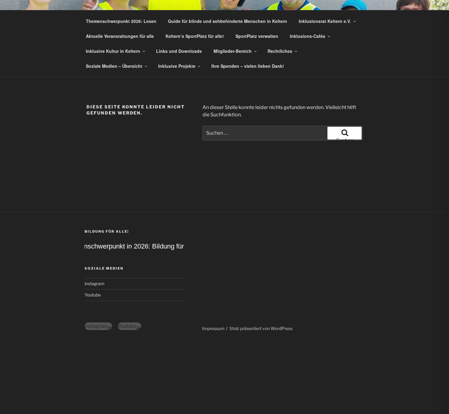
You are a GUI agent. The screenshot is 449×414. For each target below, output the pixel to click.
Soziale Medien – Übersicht (114, 66)
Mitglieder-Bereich (233, 51)
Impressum (213, 328)
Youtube (93, 294)
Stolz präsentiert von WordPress (261, 328)
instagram (94, 283)
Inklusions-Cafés (307, 36)
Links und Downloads (179, 51)
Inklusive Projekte (176, 66)
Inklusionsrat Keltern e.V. (325, 21)
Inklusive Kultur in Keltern (113, 51)
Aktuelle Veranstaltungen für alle (120, 36)
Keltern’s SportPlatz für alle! (195, 36)
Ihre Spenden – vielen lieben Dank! (247, 66)
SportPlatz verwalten (256, 36)
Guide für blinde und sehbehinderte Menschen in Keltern (227, 21)
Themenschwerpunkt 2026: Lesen (121, 21)
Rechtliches (280, 51)
